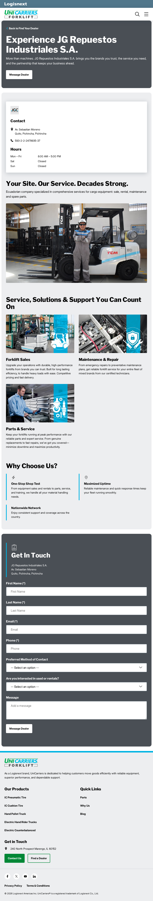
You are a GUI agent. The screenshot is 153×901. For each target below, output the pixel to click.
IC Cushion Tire (13, 805)
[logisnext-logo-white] (15, 3)
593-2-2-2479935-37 (27, 140)
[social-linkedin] (34, 876)
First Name (14, 583)
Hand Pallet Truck (15, 813)
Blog (83, 813)
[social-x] (16, 876)
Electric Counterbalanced (19, 830)
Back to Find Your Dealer (23, 28)
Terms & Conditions (38, 885)
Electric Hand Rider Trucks (20, 822)
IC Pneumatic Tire (15, 797)
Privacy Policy (13, 885)
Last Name (13, 602)
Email (10, 621)
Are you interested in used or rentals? (32, 678)
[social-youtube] (25, 876)
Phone (10, 640)
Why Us (85, 805)
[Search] (137, 14)
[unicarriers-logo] (21, 14)
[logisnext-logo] (21, 762)
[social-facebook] (7, 876)
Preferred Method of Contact (27, 659)
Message (12, 697)
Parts (83, 797)
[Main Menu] (146, 14)
